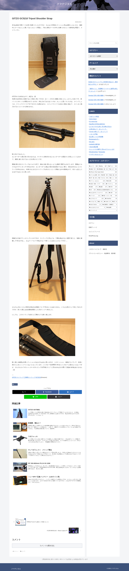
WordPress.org (93, 236)
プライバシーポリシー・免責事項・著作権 (102, 253)
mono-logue (93, 119)
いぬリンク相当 (94, 116)
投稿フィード (93, 227)
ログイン (91, 223)
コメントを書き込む (47, 545)
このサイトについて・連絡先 (98, 249)
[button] (58, 397)
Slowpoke (102, 152)
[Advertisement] (47, 502)
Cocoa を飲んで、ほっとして (98, 131)
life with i (92, 142)
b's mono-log (93, 121)
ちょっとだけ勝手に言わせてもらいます (101, 149)
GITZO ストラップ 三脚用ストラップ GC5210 (26, 377)
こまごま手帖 (93, 134)
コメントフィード (94, 231)
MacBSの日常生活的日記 (97, 124)
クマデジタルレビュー (96, 154)
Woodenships (93, 152)
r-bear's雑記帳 (93, 147)
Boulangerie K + (94, 139)
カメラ (15, 384)
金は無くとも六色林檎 (96, 136)
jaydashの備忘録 (94, 144)
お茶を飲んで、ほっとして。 (98, 129)
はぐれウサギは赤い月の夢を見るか (100, 126)
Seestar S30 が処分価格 (95, 95)
